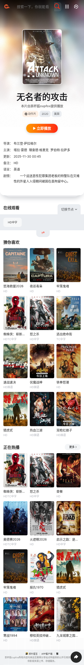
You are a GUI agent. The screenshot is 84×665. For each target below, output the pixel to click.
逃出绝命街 (64, 334)
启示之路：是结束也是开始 (68, 539)
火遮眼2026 (38, 539)
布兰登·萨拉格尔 (25, 143)
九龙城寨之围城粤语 (68, 635)
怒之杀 (34, 334)
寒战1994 (10, 635)
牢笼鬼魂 (62, 286)
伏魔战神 (36, 382)
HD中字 (12, 222)
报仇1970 (36, 587)
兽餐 (59, 491)
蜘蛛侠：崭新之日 (15, 334)
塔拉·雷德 (20, 150)
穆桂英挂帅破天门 (42, 635)
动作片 (32, 113)
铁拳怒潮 (62, 382)
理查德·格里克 (39, 150)
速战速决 (9, 382)
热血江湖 (36, 430)
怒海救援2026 (13, 286)
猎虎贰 (8, 430)
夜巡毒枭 (36, 286)
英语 (17, 169)
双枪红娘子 (64, 430)
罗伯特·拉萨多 (60, 150)
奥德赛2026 (11, 539)
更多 (72, 447)
